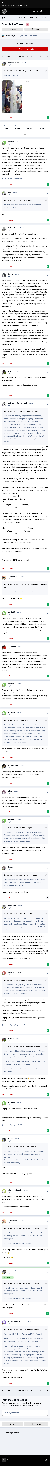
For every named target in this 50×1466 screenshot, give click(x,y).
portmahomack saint (16, 1321)
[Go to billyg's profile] (4, 792)
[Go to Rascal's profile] (4, 868)
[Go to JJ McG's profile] (4, 372)
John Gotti (30, 71)
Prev (8, 56)
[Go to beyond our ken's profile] (4, 973)
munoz (10, 1271)
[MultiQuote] (3, 117)
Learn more (4, 4)
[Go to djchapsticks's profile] (4, 229)
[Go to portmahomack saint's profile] (4, 1322)
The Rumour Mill (30, 36)
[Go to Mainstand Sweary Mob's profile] (4, 404)
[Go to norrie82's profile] (4, 143)
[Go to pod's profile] (4, 193)
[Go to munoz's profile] (4, 1272)
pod (9, 192)
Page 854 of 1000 (24, 56)
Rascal (10, 867)
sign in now (13, 1405)
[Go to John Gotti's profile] (4, 907)
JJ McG (11, 371)
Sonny (10, 274)
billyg (10, 791)
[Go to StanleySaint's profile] (4, 766)
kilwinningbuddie (15, 1190)
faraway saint (13, 576)
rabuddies (12, 646)
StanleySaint (13, 765)
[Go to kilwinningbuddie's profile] (4, 1191)
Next (41, 56)
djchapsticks (13, 228)
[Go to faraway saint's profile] (4, 578)
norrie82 (11, 142)
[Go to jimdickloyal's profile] (3, 36)
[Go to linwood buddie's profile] (4, 64)
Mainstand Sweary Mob (17, 403)
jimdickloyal (10, 36)
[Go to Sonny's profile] (4, 275)
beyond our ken (14, 972)
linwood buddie (14, 63)
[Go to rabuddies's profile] (4, 647)
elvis (28, 200)
